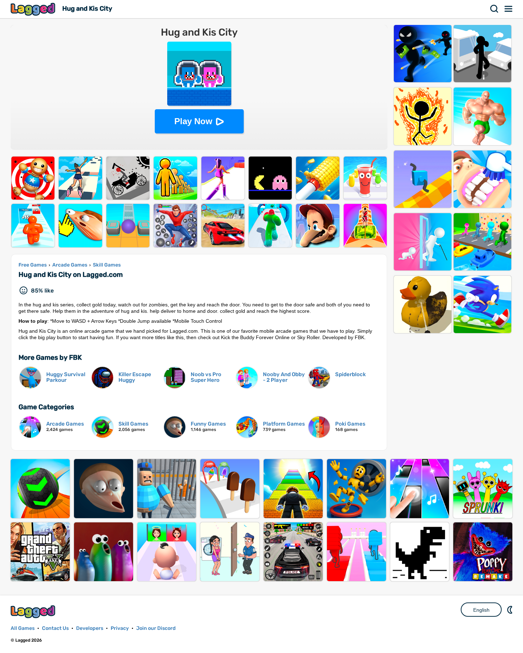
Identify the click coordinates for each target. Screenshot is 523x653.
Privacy (120, 628)
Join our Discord (156, 628)
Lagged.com (34, 611)
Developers (89, 628)
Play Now (193, 121)
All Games (23, 628)
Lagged (34, 9)
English (481, 610)
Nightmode (510, 609)
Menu (509, 9)
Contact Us (55, 628)
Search (494, 9)
